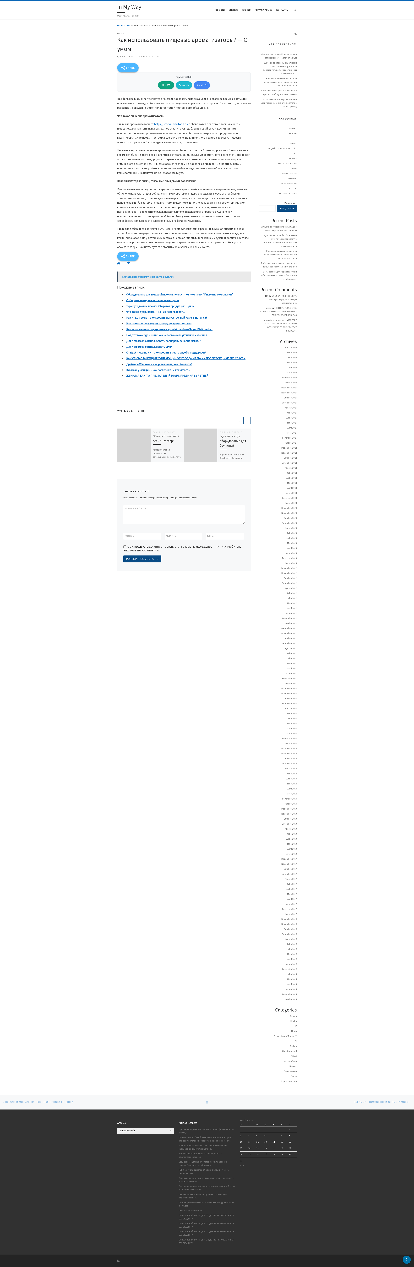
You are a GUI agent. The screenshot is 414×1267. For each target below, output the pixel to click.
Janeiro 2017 (290, 914)
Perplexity (184, 85)
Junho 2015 (291, 974)
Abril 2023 (292, 548)
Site (210, 535)
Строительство (287, 193)
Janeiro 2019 (290, 803)
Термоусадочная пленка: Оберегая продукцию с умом (160, 306)
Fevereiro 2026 (289, 377)
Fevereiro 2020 (289, 738)
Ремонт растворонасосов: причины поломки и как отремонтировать (203, 1196)
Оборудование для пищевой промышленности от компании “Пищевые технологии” (179, 294)
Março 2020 (291, 733)
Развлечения (289, 183)
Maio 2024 (292, 482)
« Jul (242, 1165)
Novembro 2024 (289, 452)
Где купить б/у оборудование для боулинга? (233, 440)
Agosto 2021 (291, 648)
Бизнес (292, 178)
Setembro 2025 (289, 402)
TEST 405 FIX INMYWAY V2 (190, 1210)
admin (269, 307)
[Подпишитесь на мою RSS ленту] (295, 34)
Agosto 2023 (291, 528)
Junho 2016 (291, 949)
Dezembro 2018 (289, 808)
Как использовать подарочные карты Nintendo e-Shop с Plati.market (169, 329)
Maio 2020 (292, 723)
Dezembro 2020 (289, 688)
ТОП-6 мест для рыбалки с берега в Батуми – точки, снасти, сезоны (204, 1172)
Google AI (202, 85)
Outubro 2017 (290, 868)
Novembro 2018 (289, 813)
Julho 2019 (292, 773)
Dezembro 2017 (289, 858)
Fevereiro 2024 (289, 497)
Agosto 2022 (291, 588)
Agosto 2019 (291, 768)
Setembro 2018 (289, 823)
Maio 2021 (292, 663)
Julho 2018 (292, 833)
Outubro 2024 (290, 457)
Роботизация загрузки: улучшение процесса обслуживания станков (279, 92)
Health (293, 133)
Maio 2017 (292, 893)
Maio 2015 (292, 979)
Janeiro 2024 (290, 502)
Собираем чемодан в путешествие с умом (152, 300)
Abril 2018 (292, 848)
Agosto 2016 (291, 939)
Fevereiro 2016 (289, 969)
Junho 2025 (291, 417)
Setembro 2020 (289, 703)
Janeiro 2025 (290, 442)
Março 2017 (291, 904)
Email (171, 535)
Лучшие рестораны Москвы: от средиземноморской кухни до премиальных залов (207, 1188)
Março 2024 (291, 492)
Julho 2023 (292, 533)
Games (293, 128)
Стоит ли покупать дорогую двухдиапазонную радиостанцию (283, 299)
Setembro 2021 (289, 643)
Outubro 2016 (290, 929)
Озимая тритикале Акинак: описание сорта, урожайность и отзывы (206, 1204)
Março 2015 (291, 989)
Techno (292, 158)
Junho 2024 (291, 477)
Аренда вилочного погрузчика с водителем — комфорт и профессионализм (206, 1180)
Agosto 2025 (291, 407)
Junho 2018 (291, 838)
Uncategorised (287, 163)
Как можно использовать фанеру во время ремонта (158, 323)
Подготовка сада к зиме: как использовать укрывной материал (166, 335)
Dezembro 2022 (289, 568)
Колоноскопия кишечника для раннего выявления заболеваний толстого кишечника (280, 82)
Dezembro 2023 (289, 507)
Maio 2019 (292, 783)
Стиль (293, 188)
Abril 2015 (292, 984)
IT (296, 138)
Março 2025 (291, 432)
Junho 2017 (291, 888)
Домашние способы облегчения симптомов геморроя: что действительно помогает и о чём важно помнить (280, 68)
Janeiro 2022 (290, 623)
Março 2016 (291, 964)
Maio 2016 (292, 954)
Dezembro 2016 (289, 919)
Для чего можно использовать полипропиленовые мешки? (163, 341)
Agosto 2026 (291, 347)
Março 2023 (291, 553)
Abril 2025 (292, 427)
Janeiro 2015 (290, 999)
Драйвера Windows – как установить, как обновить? (159, 364)
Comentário (135, 508)
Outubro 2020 (290, 698)
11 (249, 1142)
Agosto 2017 (291, 878)
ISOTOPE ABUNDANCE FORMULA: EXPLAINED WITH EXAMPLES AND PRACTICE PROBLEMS (278, 311)
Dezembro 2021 (289, 628)
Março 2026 (291, 372)
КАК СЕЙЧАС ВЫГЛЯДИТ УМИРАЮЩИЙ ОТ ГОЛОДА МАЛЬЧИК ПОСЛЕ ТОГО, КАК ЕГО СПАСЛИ (185, 358)
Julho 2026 (292, 352)
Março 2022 (291, 613)
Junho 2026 (291, 357)
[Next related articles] (247, 420)
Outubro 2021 (290, 638)
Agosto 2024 (291, 467)
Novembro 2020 (289, 693)
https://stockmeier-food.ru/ (171, 124)
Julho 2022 (292, 593)
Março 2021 (291, 673)
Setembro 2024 (289, 462)
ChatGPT (166, 85)
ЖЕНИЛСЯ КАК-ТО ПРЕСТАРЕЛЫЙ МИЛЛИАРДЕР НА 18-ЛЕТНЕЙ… (168, 375)
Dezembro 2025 (289, 387)
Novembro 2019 (289, 753)
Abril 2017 (292, 898)
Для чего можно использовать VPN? (149, 346)
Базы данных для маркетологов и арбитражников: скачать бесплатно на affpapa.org (279, 103)
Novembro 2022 (289, 573)
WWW (294, 168)
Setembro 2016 (289, 934)
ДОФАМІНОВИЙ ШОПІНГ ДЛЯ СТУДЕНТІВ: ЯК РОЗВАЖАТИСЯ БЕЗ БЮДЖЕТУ (206, 1217)
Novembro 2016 (289, 924)
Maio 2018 (292, 843)
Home (120, 25)
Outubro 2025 (290, 397)
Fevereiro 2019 (289, 798)
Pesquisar (290, 203)
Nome (130, 535)
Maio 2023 (292, 543)
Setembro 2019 (289, 763)
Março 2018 (291, 853)
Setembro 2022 (289, 583)
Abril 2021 (292, 668)
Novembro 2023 (289, 512)
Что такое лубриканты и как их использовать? (155, 312)
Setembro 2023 (289, 523)
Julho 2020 (292, 713)
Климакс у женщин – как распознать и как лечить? (158, 370)
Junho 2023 (291, 538)
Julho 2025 (292, 412)
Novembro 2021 (289, 633)
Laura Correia (127, 56)
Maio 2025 (292, 422)
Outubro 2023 (290, 518)
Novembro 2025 (289, 392)
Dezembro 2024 (289, 447)
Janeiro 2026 (290, 382)
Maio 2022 (292, 603)
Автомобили (289, 173)
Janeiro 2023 (290, 563)
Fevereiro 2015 (289, 994)
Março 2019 (291, 793)
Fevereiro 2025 (289, 437)
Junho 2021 (291, 658)
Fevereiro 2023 (289, 558)
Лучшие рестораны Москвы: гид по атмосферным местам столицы (279, 56)
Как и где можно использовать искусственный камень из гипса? (166, 317)
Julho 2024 (292, 472)
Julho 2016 (292, 944)
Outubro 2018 (290, 818)
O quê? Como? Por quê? (282, 148)
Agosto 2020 (291, 708)
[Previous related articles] (239, 420)
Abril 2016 (292, 959)
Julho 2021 (292, 653)
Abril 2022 (292, 608)
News (128, 25)
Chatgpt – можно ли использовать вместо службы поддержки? (166, 352)
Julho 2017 (292, 883)
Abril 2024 (292, 487)
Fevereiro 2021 (289, 678)
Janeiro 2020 (290, 743)
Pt (295, 153)
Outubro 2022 (290, 578)
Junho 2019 (291, 778)
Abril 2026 (292, 367)
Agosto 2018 (291, 828)
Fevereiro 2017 (289, 909)
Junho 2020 (291, 718)
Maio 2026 (292, 362)
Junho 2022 (291, 598)
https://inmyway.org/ (274, 320)
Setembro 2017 (289, 873)
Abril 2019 (292, 788)
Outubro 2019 (290, 758)
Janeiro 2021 (290, 683)
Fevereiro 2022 (289, 618)
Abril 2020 (292, 728)
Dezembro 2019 (289, 748)
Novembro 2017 (289, 863)
